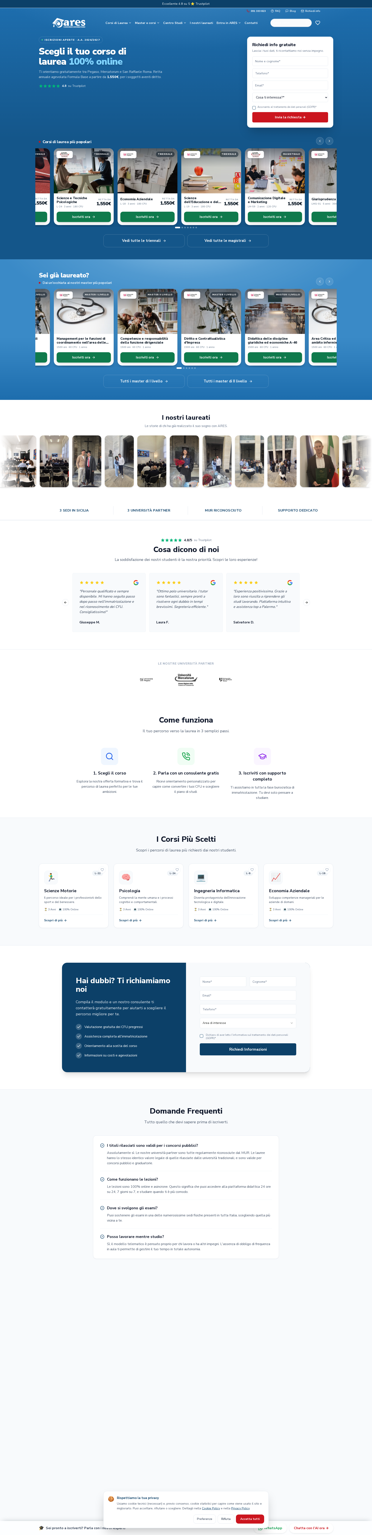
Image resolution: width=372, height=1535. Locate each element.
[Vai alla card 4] (188, 227)
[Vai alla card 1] (176, 227)
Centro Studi (173, 23)
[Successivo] (329, 141)
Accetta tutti (250, 1519)
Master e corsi (145, 23)
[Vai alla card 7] (196, 227)
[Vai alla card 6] (193, 227)
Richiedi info (312, 11)
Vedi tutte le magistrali (225, 240)
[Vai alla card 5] (190, 227)
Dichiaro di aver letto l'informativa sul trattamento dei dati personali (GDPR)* (247, 1036)
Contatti (251, 23)
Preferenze (204, 1519)
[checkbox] (254, 108)
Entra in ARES (227, 23)
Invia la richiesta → (290, 117)
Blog (293, 11)
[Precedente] (320, 141)
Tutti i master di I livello (141, 381)
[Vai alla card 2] (178, 227)
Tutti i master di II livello (225, 381)
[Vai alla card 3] (183, 227)
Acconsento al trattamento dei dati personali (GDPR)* (286, 107)
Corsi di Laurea (116, 23)
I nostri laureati (201, 23)
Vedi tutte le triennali (141, 240)
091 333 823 (258, 11)
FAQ (277, 11)
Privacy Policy (240, 1508)
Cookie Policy (211, 1508)
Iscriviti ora (66, 216)
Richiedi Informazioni (248, 1049)
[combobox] (248, 1023)
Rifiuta (226, 1519)
